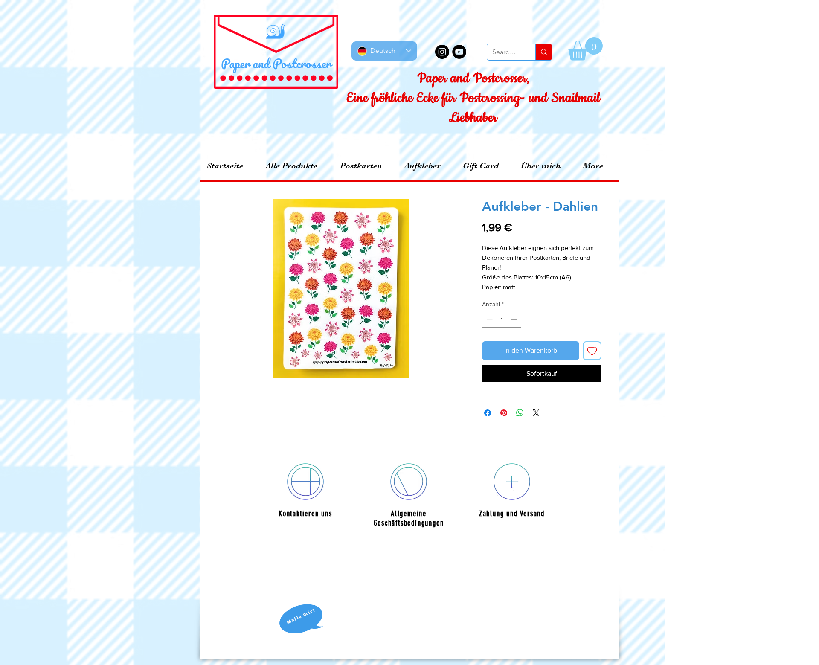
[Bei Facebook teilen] (487, 413)
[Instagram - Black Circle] (442, 52)
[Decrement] (488, 319)
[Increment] (514, 319)
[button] (585, 49)
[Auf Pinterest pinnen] (504, 413)
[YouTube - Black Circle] (459, 52)
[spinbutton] (501, 319)
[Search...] (543, 52)
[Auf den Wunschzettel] (592, 350)
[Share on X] (536, 413)
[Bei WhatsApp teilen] (520, 413)
